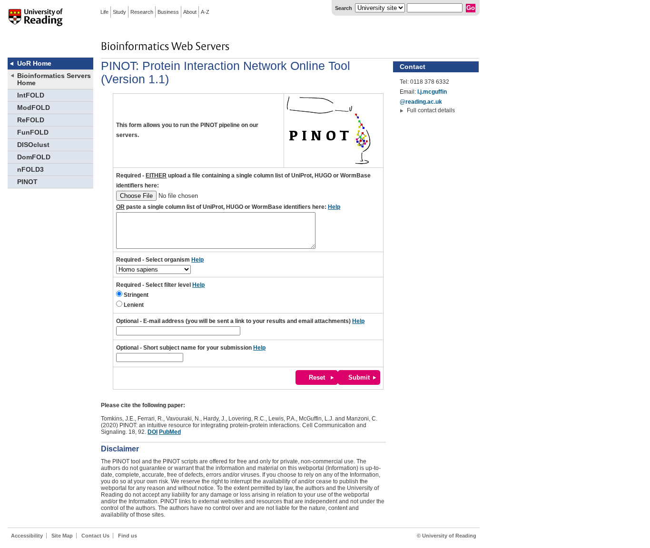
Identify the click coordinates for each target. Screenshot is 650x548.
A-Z (205, 12)
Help (334, 207)
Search (343, 8)
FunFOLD (33, 132)
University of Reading (36, 23)
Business (168, 12)
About (190, 12)
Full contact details (431, 110)
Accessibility (27, 535)
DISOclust (33, 144)
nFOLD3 (30, 169)
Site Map (62, 535)
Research (141, 12)
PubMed (170, 432)
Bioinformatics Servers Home (54, 79)
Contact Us (95, 535)
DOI (153, 432)
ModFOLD (33, 107)
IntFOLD (30, 95)
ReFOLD (30, 120)
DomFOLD (33, 157)
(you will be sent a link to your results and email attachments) (240, 321)
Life (104, 12)
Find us (127, 535)
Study (119, 12)
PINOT (27, 182)
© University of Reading (446, 535)
